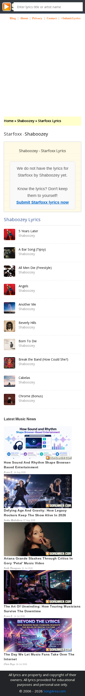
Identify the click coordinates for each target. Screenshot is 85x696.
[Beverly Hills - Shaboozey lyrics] (9, 326)
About (24, 18)
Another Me (27, 304)
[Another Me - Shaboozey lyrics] (9, 307)
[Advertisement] (42, 62)
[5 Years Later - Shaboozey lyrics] (9, 234)
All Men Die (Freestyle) (35, 267)
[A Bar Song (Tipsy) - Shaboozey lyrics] (9, 252)
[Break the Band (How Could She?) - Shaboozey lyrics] (9, 362)
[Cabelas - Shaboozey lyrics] (9, 381)
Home (9, 120)
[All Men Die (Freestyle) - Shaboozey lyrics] (9, 271)
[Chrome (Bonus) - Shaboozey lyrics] (9, 399)
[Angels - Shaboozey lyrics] (9, 289)
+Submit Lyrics (70, 18)
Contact (52, 18)
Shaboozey (25, 120)
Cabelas (24, 378)
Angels (23, 286)
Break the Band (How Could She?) (43, 359)
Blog (13, 18)
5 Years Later (28, 231)
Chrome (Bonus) (31, 396)
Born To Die (28, 341)
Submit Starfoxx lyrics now (42, 202)
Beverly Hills (27, 322)
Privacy (37, 18)
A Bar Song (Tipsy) (32, 249)
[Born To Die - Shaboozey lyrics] (9, 344)
